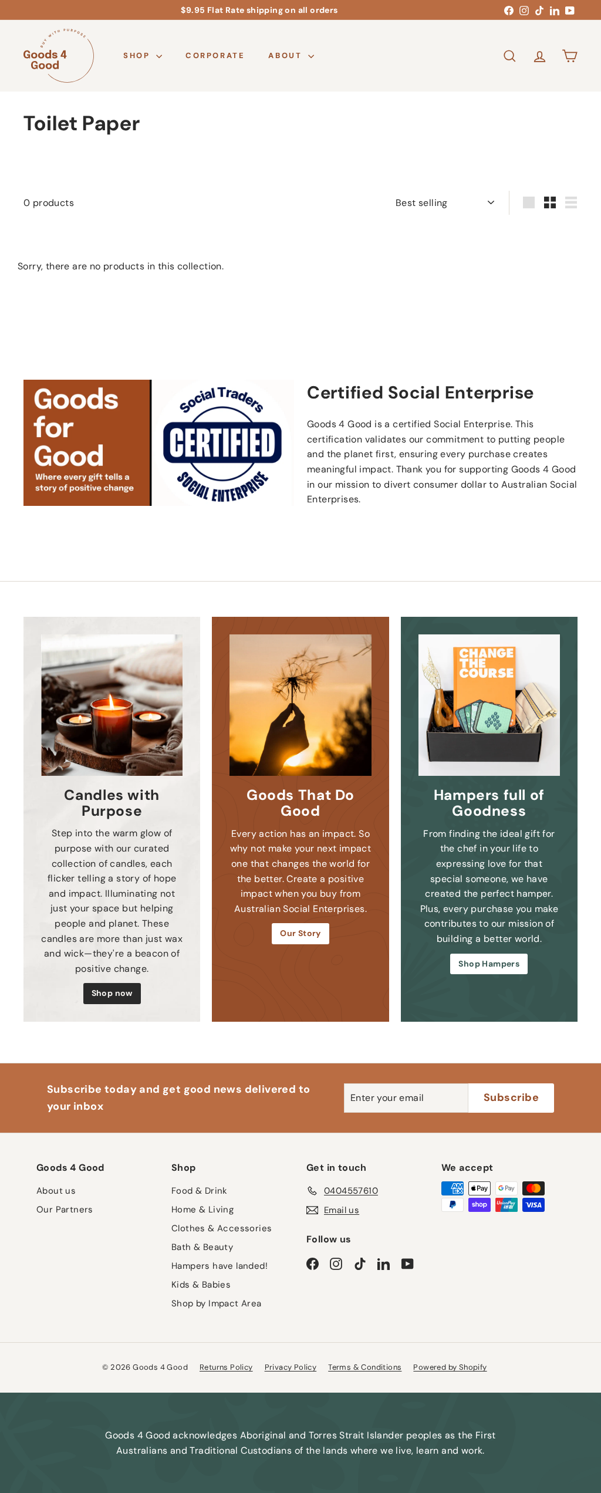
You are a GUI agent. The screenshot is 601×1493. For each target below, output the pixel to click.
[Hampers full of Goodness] (489, 705)
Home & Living (202, 1209)
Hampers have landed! (219, 1266)
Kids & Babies (201, 1285)
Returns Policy (226, 1367)
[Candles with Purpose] (112, 705)
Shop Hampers (488, 963)
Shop (138, 55)
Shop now (112, 993)
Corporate (215, 55)
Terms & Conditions (364, 1367)
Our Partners (64, 1209)
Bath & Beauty (202, 1247)
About (286, 55)
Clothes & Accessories (221, 1228)
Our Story (300, 933)
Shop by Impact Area (216, 1303)
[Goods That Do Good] (300, 705)
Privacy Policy (291, 1367)
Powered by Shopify (450, 1367)
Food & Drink (199, 1191)
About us (56, 1191)
